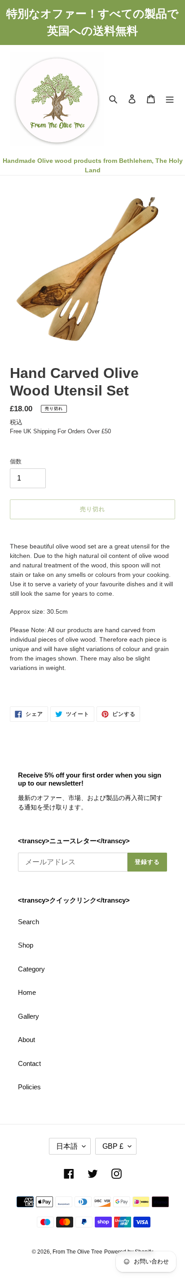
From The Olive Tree (77, 1252)
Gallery (28, 1016)
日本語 (67, 1146)
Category (31, 969)
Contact (29, 1063)
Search (28, 922)
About (26, 1039)
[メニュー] (169, 98)
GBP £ (112, 1146)
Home (27, 992)
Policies (29, 1087)
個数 (16, 461)
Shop (25, 945)
